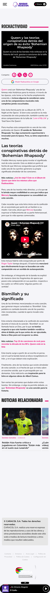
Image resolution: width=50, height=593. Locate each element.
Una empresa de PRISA (25, 570)
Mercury (5, 195)
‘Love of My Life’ (40, 118)
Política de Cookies (22, 557)
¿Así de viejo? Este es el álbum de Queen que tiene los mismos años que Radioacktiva (23, 180)
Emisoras (18, 554)
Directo (39, 4)
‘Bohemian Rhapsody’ (15, 388)
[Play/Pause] (46, 589)
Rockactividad (14, 26)
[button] (4, 4)
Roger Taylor (6, 264)
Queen (4, 90)
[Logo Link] (22, 4)
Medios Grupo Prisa (25, 576)
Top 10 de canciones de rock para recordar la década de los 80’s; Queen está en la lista (23, 344)
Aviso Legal (30, 554)
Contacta (7, 554)
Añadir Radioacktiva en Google (27, 82)
